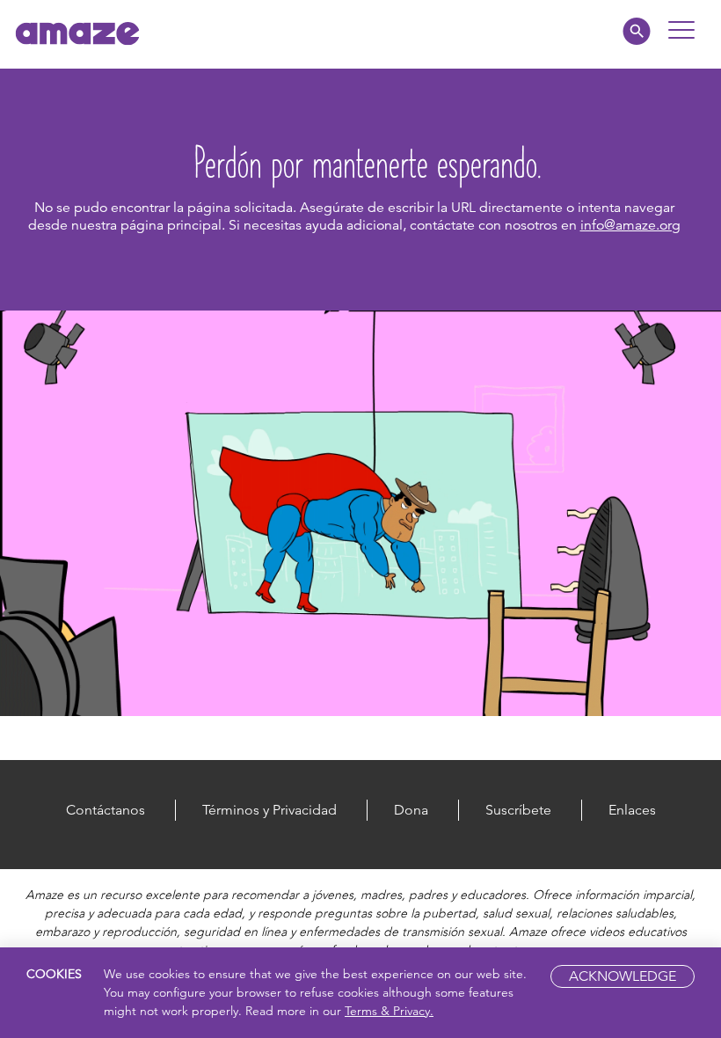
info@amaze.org (630, 225)
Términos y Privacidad (269, 809)
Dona (411, 809)
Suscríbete (518, 809)
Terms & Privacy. (389, 1011)
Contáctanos (105, 809)
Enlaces (632, 809)
